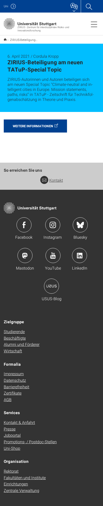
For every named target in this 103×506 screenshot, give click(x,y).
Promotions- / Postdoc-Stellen (30, 441)
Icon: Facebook (24, 224)
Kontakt (56, 180)
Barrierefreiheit (16, 386)
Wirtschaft (13, 350)
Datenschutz (15, 380)
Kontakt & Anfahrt (19, 422)
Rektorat (11, 471)
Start (5, 39)
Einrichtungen (16, 483)
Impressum (14, 373)
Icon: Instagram (52, 224)
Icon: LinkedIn (79, 255)
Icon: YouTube (53, 255)
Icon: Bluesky (80, 224)
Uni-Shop (12, 448)
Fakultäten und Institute (25, 477)
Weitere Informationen (33, 126)
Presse (10, 428)
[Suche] (89, 6)
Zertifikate (13, 393)
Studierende (14, 331)
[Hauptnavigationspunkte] (94, 24)
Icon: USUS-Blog (51, 286)
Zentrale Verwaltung (21, 490)
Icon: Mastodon (25, 255)
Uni (6, 6)
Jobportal (12, 435)
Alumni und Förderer (22, 344)
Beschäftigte (15, 338)
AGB (8, 399)
